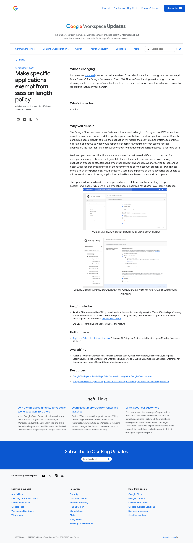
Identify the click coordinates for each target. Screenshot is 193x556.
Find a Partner (77, 507)
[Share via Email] (18, 119)
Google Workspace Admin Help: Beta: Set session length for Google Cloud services (113, 376)
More (137, 49)
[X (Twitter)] (50, 476)
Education (122, 49)
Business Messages (138, 511)
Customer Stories (78, 498)
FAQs (72, 515)
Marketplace (76, 511)
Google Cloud (135, 494)
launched (90, 75)
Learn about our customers (142, 407)
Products (106, 8)
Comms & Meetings (25, 49)
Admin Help (17, 494)
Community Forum (20, 502)
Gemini (79, 49)
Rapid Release (45, 106)
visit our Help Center (111, 318)
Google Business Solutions (141, 507)
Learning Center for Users (24, 498)
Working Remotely (79, 502)
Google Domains (136, 498)
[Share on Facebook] (31, 119)
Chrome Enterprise (138, 502)
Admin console (22, 106)
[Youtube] (43, 476)
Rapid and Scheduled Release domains (91, 338)
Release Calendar (149, 8)
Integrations (76, 519)
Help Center (133, 8)
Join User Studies (137, 515)
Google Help (17, 507)
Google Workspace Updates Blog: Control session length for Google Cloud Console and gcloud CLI (121, 381)
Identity (33, 106)
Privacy (70, 537)
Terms (76, 537)
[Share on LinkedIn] (24, 119)
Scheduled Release (23, 109)
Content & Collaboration (56, 49)
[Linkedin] (56, 476)
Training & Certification (81, 523)
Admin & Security (100, 49)
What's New (17, 515)
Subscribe (175, 8)
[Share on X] (37, 119)
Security (74, 494)
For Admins (119, 8)
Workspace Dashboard (22, 511)
